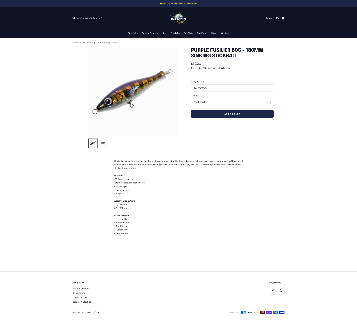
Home (75, 42)
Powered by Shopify (93, 312)
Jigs (164, 33)
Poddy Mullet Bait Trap (182, 33)
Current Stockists (81, 297)
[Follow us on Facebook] (273, 290)
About (214, 33)
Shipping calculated (211, 68)
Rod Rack (201, 33)
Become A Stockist (82, 301)
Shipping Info (79, 293)
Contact (225, 33)
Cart (280, 17)
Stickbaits (133, 33)
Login (269, 17)
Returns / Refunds (81, 288)
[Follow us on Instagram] (280, 290)
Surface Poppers (150, 33)
